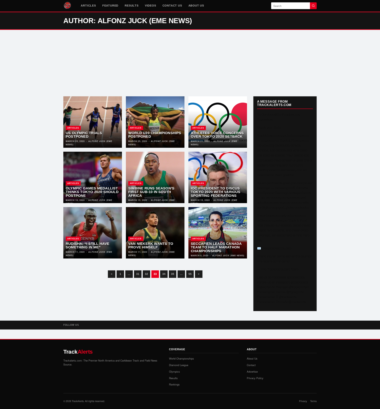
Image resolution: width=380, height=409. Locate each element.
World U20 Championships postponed (154, 135)
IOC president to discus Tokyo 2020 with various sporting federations (215, 192)
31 (137, 274)
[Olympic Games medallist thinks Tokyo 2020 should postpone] (92, 177)
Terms (313, 401)
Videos (150, 5)
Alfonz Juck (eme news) (228, 255)
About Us (196, 5)
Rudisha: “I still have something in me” (87, 245)
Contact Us (172, 5)
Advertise (252, 371)
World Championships (181, 358)
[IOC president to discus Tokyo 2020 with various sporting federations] (217, 177)
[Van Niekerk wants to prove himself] (155, 232)
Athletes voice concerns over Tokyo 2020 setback (217, 135)
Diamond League (178, 365)
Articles (88, 5)
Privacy (303, 401)
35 (172, 274)
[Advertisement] (190, 63)
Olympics (174, 371)
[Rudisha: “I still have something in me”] (92, 232)
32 (146, 274)
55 (190, 274)
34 (163, 274)
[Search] (313, 5)
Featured (110, 5)
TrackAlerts (78, 401)
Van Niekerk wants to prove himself (150, 245)
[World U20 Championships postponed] (155, 122)
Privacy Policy (255, 378)
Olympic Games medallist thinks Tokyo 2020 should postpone (92, 192)
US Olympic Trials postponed (84, 135)
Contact (251, 365)
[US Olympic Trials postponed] (92, 122)
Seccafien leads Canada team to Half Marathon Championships (216, 247)
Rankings (174, 384)
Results (132, 5)
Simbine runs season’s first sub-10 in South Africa (151, 192)
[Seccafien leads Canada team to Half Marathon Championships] (217, 232)
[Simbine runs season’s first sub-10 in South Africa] (155, 177)
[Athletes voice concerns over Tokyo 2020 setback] (217, 122)
